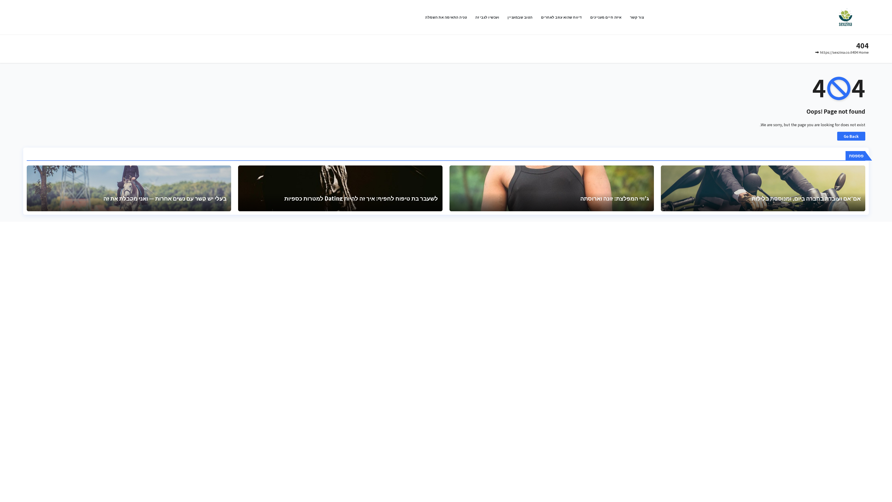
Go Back (851, 136)
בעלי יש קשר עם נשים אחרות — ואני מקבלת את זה (164, 198)
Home (864, 52)
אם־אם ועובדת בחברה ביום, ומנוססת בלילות (806, 198)
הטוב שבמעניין (520, 17)
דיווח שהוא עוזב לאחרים (561, 17)
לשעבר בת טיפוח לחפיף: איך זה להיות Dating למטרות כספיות (361, 198)
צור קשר (637, 17)
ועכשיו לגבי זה (487, 17)
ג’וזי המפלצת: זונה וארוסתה (614, 198)
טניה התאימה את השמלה (446, 17)
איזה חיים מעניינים (606, 17)
